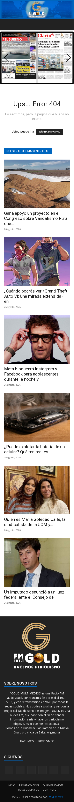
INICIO (11, 785)
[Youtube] (65, 770)
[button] (7, 24)
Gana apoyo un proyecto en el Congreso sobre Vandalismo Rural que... (36, 218)
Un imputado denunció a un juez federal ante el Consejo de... (34, 595)
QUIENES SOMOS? (53, 785)
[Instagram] (20, 770)
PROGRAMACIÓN (29, 785)
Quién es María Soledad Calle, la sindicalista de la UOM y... (35, 522)
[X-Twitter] (54, 770)
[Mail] (31, 770)
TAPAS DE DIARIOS (28, 789)
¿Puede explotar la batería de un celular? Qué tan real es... (34, 449)
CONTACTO (50, 789)
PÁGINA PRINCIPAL (49, 131)
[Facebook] (9, 770)
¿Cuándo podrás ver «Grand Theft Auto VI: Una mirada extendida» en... (35, 296)
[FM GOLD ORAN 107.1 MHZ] (37, 9)
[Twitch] (42, 770)
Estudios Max (55, 797)
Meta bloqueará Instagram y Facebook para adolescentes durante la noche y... (31, 374)
